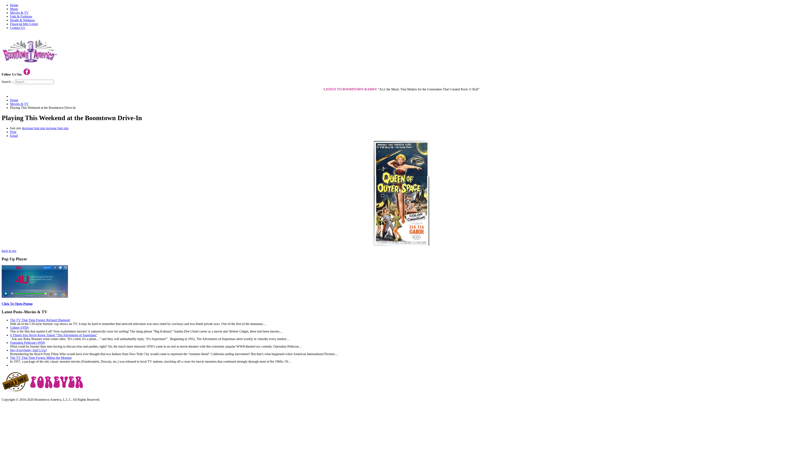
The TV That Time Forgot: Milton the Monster (41, 358)
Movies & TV (19, 12)
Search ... (8, 81)
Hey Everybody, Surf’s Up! (28, 350)
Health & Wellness (22, 20)
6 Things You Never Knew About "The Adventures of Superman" (53, 335)
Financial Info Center (24, 24)
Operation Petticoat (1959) (27, 342)
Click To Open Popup (17, 304)
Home (14, 5)
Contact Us (17, 28)
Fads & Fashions (21, 16)
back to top (9, 251)
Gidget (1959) (19, 327)
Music (14, 9)
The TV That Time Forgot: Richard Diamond (40, 320)
